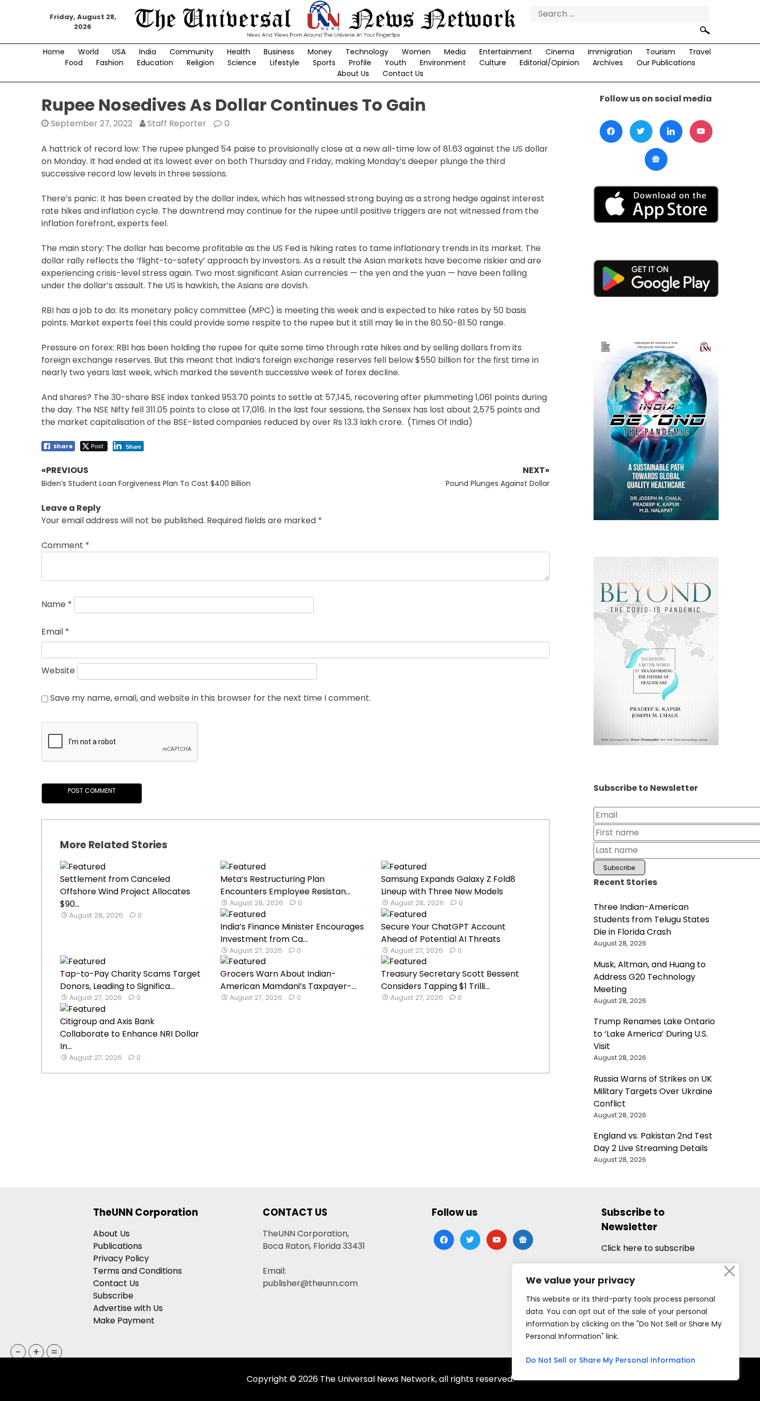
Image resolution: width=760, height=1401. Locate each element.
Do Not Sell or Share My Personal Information (610, 1360)
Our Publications (665, 62)
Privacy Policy (121, 1258)
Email (55, 632)
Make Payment (124, 1320)
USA (119, 52)
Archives (607, 62)
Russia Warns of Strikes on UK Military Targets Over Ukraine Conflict (653, 1091)
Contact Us (403, 73)
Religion (200, 62)
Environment (443, 62)
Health (238, 52)
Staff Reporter (176, 123)
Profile (360, 62)
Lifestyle (284, 62)
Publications (117, 1246)
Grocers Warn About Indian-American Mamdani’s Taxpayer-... (288, 980)
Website (58, 671)
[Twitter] (641, 131)
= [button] (54, 1352)
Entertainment (505, 52)
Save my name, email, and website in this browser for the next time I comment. (210, 698)
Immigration (610, 52)
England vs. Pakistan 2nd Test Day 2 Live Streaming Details (653, 1142)
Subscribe (113, 1296)
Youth (395, 62)
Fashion (110, 62)
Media (455, 52)
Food (74, 62)
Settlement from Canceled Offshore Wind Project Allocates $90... (125, 891)
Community (192, 52)
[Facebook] (611, 131)
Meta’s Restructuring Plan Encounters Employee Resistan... (285, 885)
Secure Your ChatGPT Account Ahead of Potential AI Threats (443, 933)
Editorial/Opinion (549, 62)
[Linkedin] (671, 131)
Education (155, 62)
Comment (65, 545)
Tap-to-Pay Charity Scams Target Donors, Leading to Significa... (130, 980)
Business (279, 52)
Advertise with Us (128, 1308)
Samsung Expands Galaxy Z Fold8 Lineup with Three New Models (448, 885)
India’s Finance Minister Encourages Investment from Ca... (292, 933)
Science (241, 62)
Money (320, 52)
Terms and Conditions (137, 1271)
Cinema (559, 52)
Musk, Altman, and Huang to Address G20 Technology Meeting (650, 976)
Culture (492, 62)
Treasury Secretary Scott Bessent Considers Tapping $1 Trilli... (450, 980)
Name (56, 605)
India (147, 52)
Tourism (660, 52)
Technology (366, 52)
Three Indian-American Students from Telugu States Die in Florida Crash (651, 919)
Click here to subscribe (648, 1248)
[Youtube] (701, 131)
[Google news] (656, 159)
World (88, 52)
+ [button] (36, 1352)
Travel (700, 52)
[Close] (729, 1271)
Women (416, 52)
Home (54, 52)
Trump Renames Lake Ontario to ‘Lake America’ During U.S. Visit (654, 1033)
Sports (324, 62)
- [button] (18, 1352)
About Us (353, 73)
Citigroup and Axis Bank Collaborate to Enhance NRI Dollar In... (129, 1033)
